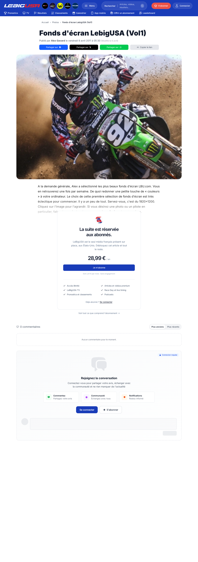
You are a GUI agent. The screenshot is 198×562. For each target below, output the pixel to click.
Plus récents (173, 327)
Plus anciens (157, 327)
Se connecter (106, 302)
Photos (55, 22)
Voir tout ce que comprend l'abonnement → (99, 313)
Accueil (45, 22)
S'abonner (112, 409)
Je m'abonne (99, 267)
